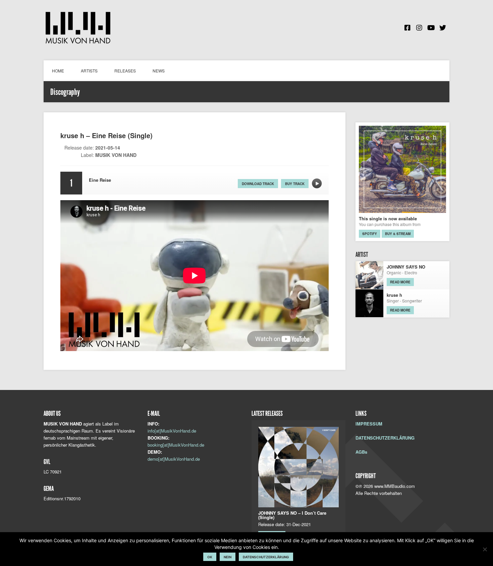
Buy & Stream (397, 233)
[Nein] (484, 549)
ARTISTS (89, 70)
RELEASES (125, 70)
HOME (58, 70)
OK (209, 557)
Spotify (369, 233)
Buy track (295, 183)
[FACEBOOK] (407, 28)
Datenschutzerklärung (266, 557)
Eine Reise (317, 183)
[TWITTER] (443, 28)
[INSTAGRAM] (419, 28)
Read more (400, 282)
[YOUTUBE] (431, 28)
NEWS (159, 70)
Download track (258, 183)
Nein (227, 557)
